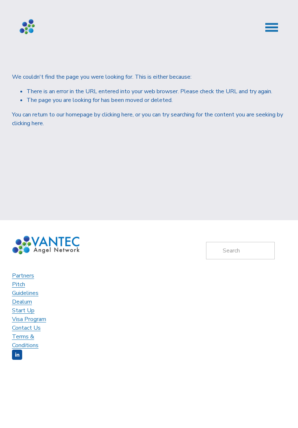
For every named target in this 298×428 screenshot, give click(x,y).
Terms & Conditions (25, 341)
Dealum (22, 302)
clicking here (117, 115)
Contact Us (26, 328)
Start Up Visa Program (29, 314)
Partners (23, 276)
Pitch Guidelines (25, 288)
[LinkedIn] (17, 355)
